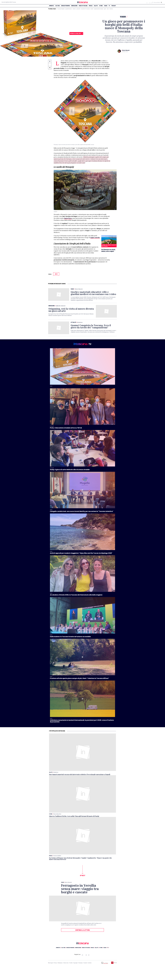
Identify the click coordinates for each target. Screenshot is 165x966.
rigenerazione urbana (98, 8)
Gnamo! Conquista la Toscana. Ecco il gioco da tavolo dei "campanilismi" (91, 326)
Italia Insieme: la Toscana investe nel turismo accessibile (70, 637)
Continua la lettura (82, 930)
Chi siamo (80, 962)
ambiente (51, 5)
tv (109, 5)
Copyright (75, 962)
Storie (50, 814)
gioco (56, 274)
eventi (92, 8)
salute (96, 5)
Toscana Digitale (61, 8)
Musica (50, 855)
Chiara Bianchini (57, 814)
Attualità (73, 322)
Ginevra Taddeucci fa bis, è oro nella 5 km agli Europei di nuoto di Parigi (74, 816)
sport (105, 8)
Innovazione (51, 305)
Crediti (70, 962)
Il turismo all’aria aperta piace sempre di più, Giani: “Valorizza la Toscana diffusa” (79, 678)
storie (101, 5)
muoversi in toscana (85, 8)
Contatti (85, 962)
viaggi (105, 5)
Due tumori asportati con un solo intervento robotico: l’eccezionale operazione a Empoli (79, 774)
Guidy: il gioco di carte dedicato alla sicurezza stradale (70, 470)
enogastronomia (65, 5)
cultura (57, 5)
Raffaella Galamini (60, 305)
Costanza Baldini (57, 855)
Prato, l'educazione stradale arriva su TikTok (66, 428)
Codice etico (65, 962)
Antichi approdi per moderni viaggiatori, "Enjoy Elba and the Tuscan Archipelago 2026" (81, 553)
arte (108, 8)
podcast (113, 5)
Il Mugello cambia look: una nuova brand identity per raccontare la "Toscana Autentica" (81, 511)
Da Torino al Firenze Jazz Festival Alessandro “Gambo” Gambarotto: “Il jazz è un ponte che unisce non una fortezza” (80, 858)
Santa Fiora (68, 218)
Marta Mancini (125, 50)
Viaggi (123, 16)
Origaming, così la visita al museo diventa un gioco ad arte (71, 309)
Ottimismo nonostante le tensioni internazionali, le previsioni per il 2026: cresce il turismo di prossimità (82, 721)
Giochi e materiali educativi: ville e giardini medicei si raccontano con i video (93, 293)
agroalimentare (68, 8)
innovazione (74, 5)
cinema (74, 8)
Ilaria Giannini (68, 882)
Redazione (80, 322)
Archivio (89, 962)
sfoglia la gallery (75, 33)
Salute (51, 772)
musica (90, 5)
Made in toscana (83, 5)
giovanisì (78, 8)
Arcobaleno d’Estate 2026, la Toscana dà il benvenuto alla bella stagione (76, 595)
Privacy (55, 962)
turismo (111, 8)
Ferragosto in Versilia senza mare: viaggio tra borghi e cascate (80, 888)
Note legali (50, 962)
